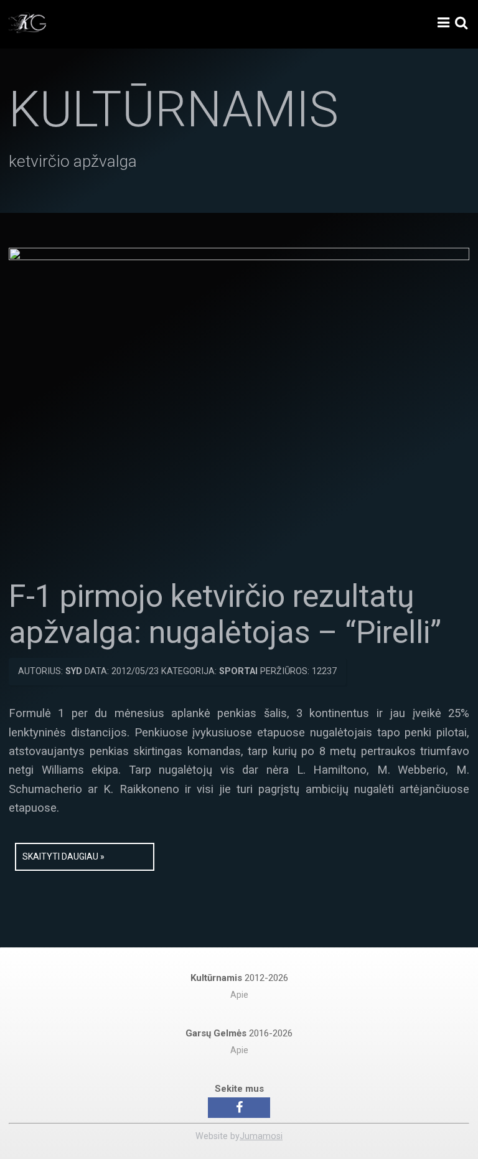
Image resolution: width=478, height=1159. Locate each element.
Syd (73, 671)
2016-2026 (239, 1033)
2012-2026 (239, 977)
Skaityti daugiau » (63, 856)
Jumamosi (261, 1136)
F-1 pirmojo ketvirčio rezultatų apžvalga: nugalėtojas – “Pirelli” (225, 614)
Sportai (238, 671)
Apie (239, 995)
